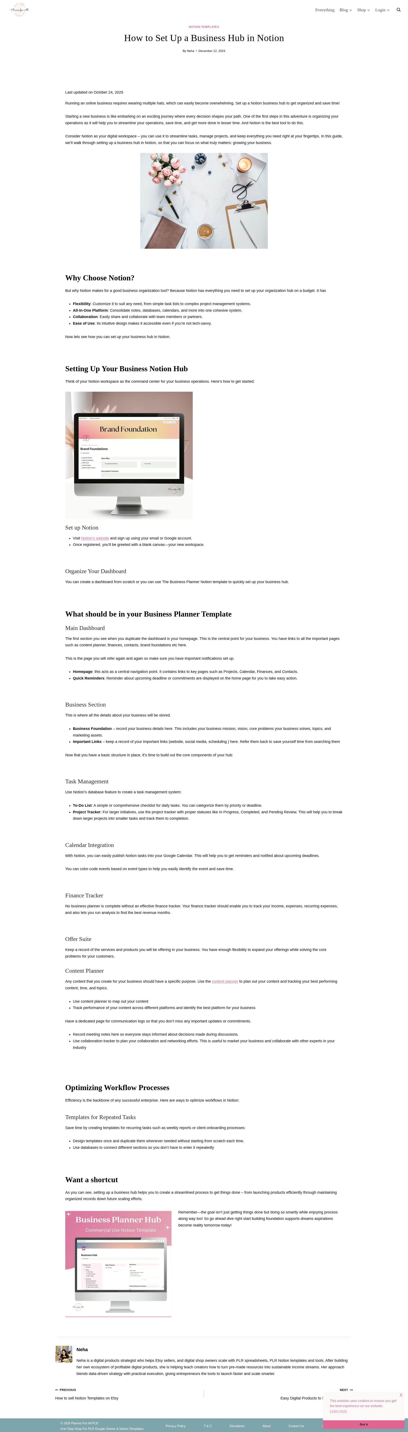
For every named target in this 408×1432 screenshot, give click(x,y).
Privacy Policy (176, 1426)
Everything (324, 9)
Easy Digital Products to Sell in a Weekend (316, 1394)
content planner (225, 981)
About (266, 1426)
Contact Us (296, 1426)
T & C (208, 1426)
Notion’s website (95, 538)
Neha (190, 51)
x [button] (401, 1395)
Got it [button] (364, 1424)
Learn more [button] (338, 1411)
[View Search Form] (398, 10)
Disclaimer (237, 1426)
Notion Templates (204, 27)
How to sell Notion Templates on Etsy (86, 1394)
